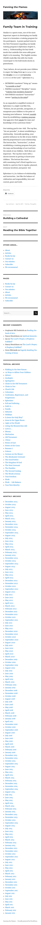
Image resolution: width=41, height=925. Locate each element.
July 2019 (8, 671)
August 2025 (10, 507)
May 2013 (9, 834)
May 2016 (9, 741)
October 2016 (10, 727)
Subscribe (9, 264)
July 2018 (8, 702)
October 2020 (10, 637)
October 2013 (10, 820)
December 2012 (11, 848)
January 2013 (10, 845)
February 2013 (10, 843)
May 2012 (9, 868)
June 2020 (9, 648)
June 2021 (9, 626)
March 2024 (10, 550)
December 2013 (11, 814)
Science (8, 451)
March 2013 (9, 840)
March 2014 (9, 806)
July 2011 (8, 896)
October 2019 (10, 662)
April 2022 (9, 603)
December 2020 (11, 631)
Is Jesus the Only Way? (14, 417)
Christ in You (10, 386)
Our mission (10, 262)
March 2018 (9, 713)
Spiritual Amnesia (30, 336)
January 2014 (10, 812)
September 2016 (11, 730)
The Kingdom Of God (13, 462)
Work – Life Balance (13, 482)
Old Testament (11, 437)
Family (27, 204)
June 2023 (9, 572)
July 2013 (8, 828)
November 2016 (11, 724)
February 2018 (10, 716)
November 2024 (11, 527)
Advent (8, 375)
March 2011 (9, 907)
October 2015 (10, 761)
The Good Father (12, 460)
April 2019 (9, 679)
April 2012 (9, 871)
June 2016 (9, 738)
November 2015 (11, 758)
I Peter (7, 440)
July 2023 (8, 569)
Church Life (9, 389)
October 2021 (10, 617)
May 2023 (9, 575)
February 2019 (10, 685)
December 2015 (11, 755)
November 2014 (11, 786)
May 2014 (9, 800)
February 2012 (10, 876)
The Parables (10, 468)
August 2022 (10, 592)
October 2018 (10, 696)
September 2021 (11, 620)
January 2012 (10, 879)
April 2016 (9, 744)
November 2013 (11, 817)
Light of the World (12, 423)
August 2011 (10, 893)
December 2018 (11, 690)
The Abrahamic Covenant (15, 457)
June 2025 (9, 510)
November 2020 (11, 634)
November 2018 (11, 693)
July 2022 (9, 595)
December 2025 (11, 502)
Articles (8, 253)
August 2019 (10, 668)
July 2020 (9, 645)
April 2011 (9, 905)
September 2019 (11, 665)
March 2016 (9, 747)
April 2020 (9, 654)
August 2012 (10, 859)
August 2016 (10, 733)
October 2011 (10, 888)
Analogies (9, 378)
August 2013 (10, 826)
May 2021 (9, 628)
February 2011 (10, 910)
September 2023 (11, 564)
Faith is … (9, 406)
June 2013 (9, 831)
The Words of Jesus (12, 474)
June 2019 (9, 674)
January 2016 (10, 752)
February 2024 (11, 552)
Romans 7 (9, 448)
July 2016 (8, 736)
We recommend (11, 267)
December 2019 (11, 659)
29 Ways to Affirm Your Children (18, 372)
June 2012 (9, 865)
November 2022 (11, 583)
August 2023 (10, 566)
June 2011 (9, 899)
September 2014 (11, 789)
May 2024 (9, 544)
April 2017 (9, 721)
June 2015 (9, 769)
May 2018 (9, 707)
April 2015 (9, 775)
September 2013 (11, 823)
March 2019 (9, 682)
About (7, 250)
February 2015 (10, 781)
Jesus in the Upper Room (15, 420)
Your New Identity (12, 485)
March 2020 (10, 657)
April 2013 (9, 837)
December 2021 (11, 612)
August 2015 (10, 766)
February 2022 (11, 609)
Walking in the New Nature (16, 370)
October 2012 (10, 854)
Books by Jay (10, 256)
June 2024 (9, 541)
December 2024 (11, 524)
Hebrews (8, 412)
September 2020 (11, 640)
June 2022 (9, 597)
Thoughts (33, 204)
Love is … (8, 429)
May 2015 (9, 772)
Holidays (8, 415)
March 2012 (9, 874)
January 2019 (10, 688)
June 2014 (9, 797)
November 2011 (11, 885)
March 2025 (10, 519)
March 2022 (10, 606)
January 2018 (10, 719)
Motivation (9, 434)
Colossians (9, 392)
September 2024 (11, 533)
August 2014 (10, 792)
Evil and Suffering (12, 403)
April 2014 (9, 803)
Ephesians (9, 401)
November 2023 (11, 558)
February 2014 (10, 809)
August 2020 (10, 643)
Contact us (9, 259)
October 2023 (10, 561)
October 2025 (10, 504)
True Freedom (10, 477)
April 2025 (9, 516)
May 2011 (8, 902)
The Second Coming (13, 471)
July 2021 (8, 623)
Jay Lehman (10, 204)
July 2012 (8, 862)
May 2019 (9, 676)
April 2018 (9, 710)
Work (7, 479)
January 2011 (10, 913)
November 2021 (11, 614)
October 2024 (10, 530)
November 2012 (11, 851)
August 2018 (10, 699)
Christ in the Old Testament (16, 384)
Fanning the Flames (15, 7)
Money (8, 431)
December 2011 (11, 882)
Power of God (10, 443)
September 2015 (11, 764)
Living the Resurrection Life (16, 426)
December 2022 (11, 581)
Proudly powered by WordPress (27, 921)
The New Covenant (12, 465)
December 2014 (11, 783)
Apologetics (9, 381)
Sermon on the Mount (14, 454)
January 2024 (10, 555)
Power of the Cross (12, 446)
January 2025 (10, 521)
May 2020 (9, 651)
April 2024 (9, 547)
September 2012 (11, 857)
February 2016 (10, 750)
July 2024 (9, 538)
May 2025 (9, 513)
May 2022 (9, 600)
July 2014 (8, 795)
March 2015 (9, 778)
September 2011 (11, 890)
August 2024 (10, 535)
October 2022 (10, 586)
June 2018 (9, 705)
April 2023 (9, 578)
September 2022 (11, 589)
